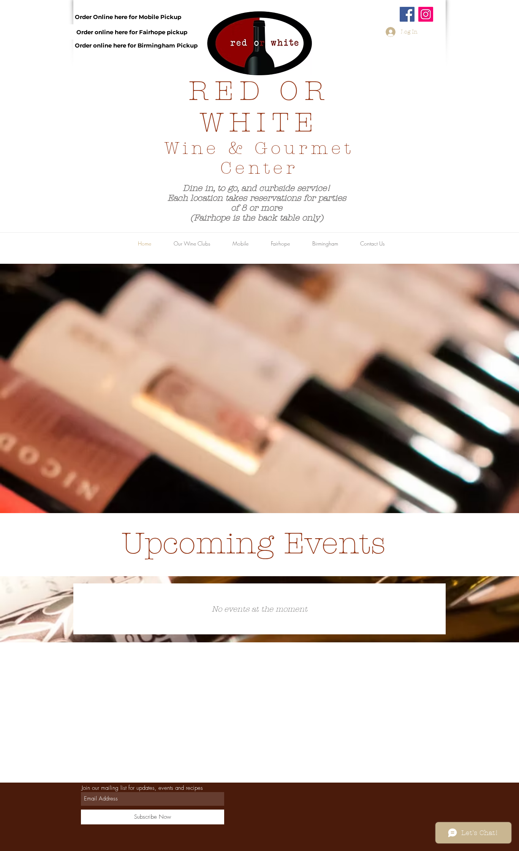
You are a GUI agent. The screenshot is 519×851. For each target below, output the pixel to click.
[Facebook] (407, 14)
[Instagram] (425, 14)
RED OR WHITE (259, 106)
